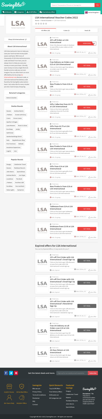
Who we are (36, 389)
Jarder (18, 129)
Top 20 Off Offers (54, 389)
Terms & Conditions (39, 395)
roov (15, 151)
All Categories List (55, 398)
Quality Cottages (11, 122)
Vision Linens (17, 118)
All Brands (8, 12)
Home (37, 20)
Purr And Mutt (20, 186)
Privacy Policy (37, 392)
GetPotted (9, 133)
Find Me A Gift (19, 182)
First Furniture (11, 144)
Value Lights (10, 190)
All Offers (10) (45, 30)
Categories (20, 12)
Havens (8, 111)
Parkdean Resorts (19, 168)
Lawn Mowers (10, 125)
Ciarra (8, 118)
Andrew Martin (19, 111)
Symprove (20, 190)
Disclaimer (36, 398)
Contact (35, 404)
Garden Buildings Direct (14, 136)
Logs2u (8, 151)
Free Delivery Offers (48, 12)
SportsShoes (21, 172)
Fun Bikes (9, 186)
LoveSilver (9, 179)
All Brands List (54, 395)
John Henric (10, 172)
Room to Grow (22, 125)
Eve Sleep (9, 129)
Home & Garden (46, 20)
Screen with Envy (20, 115)
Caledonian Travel (20, 164)
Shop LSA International (16, 39)
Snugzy (8, 164)
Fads (7, 140)
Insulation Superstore (13, 147)
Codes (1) (66, 30)
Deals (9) (87, 30)
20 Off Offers (33, 12)
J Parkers (9, 115)
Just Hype (22, 175)
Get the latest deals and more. (41, 373)
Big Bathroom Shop (18, 140)
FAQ (33, 401)
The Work (19, 179)
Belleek (21, 144)
